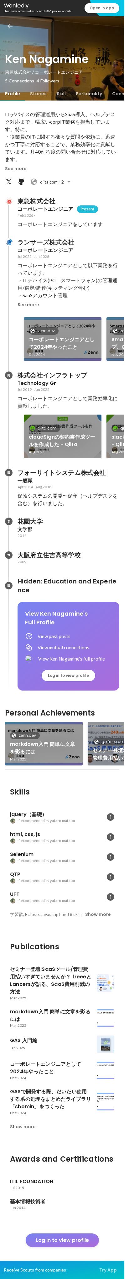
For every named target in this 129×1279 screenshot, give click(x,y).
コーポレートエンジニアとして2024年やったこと (62, 343)
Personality (89, 94)
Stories (38, 94)
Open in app (102, 8)
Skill (61, 94)
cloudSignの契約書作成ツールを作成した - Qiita (62, 440)
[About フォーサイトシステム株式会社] (9, 472)
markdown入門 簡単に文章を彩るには (42, 747)
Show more (98, 914)
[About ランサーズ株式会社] (9, 242)
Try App (108, 1270)
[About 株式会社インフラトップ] (9, 375)
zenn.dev (46, 330)
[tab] (12, 93)
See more (16, 168)
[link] (62, 339)
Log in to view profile (68, 675)
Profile (12, 94)
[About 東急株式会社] (9, 201)
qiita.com (47, 428)
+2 (52, 181)
